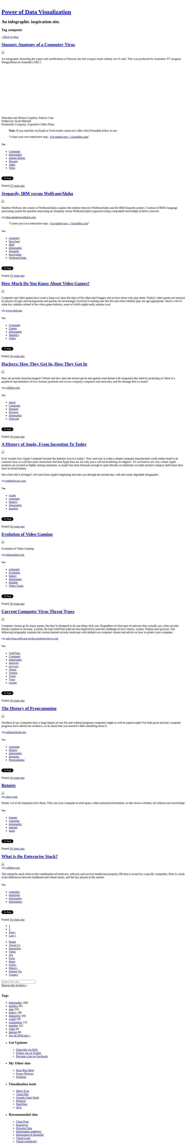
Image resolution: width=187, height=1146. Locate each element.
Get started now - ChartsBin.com (69, 136)
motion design (17, 158)
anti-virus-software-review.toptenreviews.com (32, 638)
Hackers (13, 412)
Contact (13, 974)
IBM (11, 244)
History (13, 502)
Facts (12, 958)
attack (12, 402)
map (11, 1009)
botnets (13, 817)
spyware (13, 666)
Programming (16, 759)
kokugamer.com (15, 554)
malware (14, 663)
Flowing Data (24, 1128)
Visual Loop (23, 1138)
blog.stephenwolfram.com (21, 217)
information (15, 901)
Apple (12, 495)
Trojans (13, 672)
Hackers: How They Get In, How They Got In (44, 364)
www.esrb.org (14, 310)
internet (13, 827)
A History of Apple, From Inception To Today (44, 444)
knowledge (15, 254)
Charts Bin (22, 1094)
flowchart (14, 241)
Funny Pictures (24, 1073)
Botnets (8, 785)
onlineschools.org (16, 732)
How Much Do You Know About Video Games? (45, 283)
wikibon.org (13, 387)
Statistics (14, 335)
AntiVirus (14, 653)
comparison (15, 1022)
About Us (14, 945)
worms (13, 682)
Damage (13, 408)
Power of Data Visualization (36, 12)
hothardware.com (16, 480)
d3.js (19, 1107)
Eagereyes (22, 1124)
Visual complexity (26, 1141)
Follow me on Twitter (28, 1053)
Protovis (21, 1100)
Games (13, 328)
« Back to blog (9, 37)
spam (12, 830)
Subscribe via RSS (27, 1049)
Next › (12, 932)
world (12, 1019)
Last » (12, 935)
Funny (12, 964)
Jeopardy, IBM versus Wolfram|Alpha (37, 193)
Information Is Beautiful (30, 1134)
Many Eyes (22, 1091)
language (14, 756)
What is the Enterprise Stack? (29, 856)
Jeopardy (14, 251)
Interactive (15, 948)
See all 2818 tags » (19, 1035)
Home (12, 941)
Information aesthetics (28, 1131)
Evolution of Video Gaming (27, 534)
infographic (15, 154)
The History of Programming (28, 708)
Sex (11, 955)
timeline (13, 508)
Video (12, 338)
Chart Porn (22, 1121)
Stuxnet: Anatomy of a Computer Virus (38, 44)
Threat (12, 669)
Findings (21, 1076)
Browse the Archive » (14, 985)
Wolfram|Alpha (17, 257)
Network (14, 418)
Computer (14, 151)
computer (14, 238)
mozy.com (12, 796)
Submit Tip (15, 971)
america (13, 1005)
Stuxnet (13, 161)
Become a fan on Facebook (32, 1056)
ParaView (21, 1104)
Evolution (14, 572)
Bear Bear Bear (25, 1070)
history (13, 575)
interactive (15, 1015)
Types (12, 676)
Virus (12, 167)
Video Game (16, 585)
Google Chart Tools (27, 1097)
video (12, 164)
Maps (12, 961)
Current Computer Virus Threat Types (37, 611)
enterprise (14, 895)
